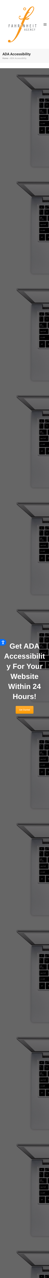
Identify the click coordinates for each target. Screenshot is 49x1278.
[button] (45, 24)
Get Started (24, 710)
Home (5, 58)
